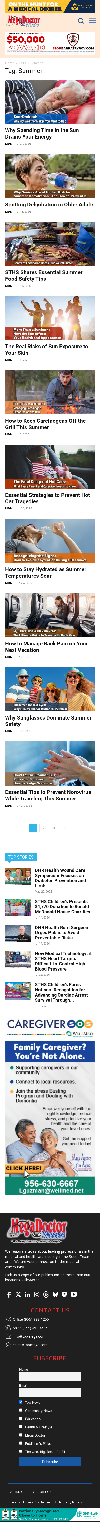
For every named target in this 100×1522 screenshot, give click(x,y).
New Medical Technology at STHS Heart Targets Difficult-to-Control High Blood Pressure (63, 961)
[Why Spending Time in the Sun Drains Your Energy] (50, 102)
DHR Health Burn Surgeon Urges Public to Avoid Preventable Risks (61, 932)
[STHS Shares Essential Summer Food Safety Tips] (50, 244)
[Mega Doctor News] (23, 21)
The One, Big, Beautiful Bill (45, 1452)
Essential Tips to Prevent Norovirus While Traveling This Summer (48, 795)
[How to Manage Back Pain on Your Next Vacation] (50, 615)
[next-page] (65, 828)
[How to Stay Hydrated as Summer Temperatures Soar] (50, 541)
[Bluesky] (55, 1295)
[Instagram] (37, 1295)
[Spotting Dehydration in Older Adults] (50, 176)
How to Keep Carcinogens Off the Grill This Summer (45, 424)
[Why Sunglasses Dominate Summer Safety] (50, 689)
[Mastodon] (64, 1295)
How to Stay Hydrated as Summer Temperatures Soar (45, 572)
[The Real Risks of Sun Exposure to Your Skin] (50, 318)
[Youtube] (73, 1295)
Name (23, 1369)
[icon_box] (27, 1319)
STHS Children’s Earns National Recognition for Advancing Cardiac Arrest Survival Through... (61, 992)
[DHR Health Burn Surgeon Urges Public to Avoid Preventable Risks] (18, 934)
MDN (8, 143)
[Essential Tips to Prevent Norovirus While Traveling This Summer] (50, 763)
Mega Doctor (34, 1435)
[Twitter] (18, 1295)
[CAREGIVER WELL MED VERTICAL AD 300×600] (50, 1105)
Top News (32, 1402)
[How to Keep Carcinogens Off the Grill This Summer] (50, 392)
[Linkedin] (27, 1295)
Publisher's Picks (37, 1444)
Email (23, 1385)
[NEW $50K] (50, 43)
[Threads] (46, 1295)
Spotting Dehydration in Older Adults (50, 205)
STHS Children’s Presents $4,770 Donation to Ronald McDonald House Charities (62, 906)
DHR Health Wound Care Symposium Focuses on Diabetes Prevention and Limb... (60, 878)
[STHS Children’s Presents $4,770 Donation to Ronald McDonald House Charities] (18, 908)
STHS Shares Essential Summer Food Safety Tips (44, 275)
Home (9, 63)
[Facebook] (9, 1295)
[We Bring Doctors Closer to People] (37, 1230)
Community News (38, 1411)
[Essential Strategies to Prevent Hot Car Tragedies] (50, 467)
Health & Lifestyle (38, 1427)
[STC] (50, 6)
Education (32, 1419)
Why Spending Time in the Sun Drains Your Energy (42, 133)
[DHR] (50, 1519)
